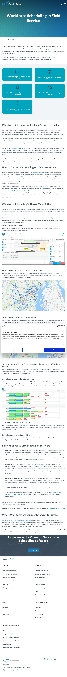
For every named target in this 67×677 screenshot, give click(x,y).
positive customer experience (18, 148)
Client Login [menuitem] (38, 607)
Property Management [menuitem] (42, 588)
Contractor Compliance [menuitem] (9, 581)
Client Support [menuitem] (39, 611)
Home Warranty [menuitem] (40, 577)
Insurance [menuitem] (38, 581)
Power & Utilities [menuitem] (40, 584)
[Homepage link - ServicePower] (10, 662)
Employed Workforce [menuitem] (9, 570)
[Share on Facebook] (8, 39)
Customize (32, 350)
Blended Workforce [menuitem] (8, 577)
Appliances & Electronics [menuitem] (42, 574)
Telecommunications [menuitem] (41, 595)
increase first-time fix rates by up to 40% (30, 468)
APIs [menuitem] (3, 630)
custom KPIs (26, 425)
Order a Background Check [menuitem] (10, 640)
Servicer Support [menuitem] (40, 614)
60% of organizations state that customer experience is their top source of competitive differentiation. (33, 490)
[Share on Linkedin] (13, 39)
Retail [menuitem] (36, 591)
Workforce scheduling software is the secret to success (17, 520)
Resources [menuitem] (5, 614)
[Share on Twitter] (10, 39)
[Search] (61, 4)
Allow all (54, 350)
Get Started (33, 550)
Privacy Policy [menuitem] (6, 644)
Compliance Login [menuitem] (7, 634)
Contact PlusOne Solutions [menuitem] (10, 637)
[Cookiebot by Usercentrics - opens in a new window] (58, 326)
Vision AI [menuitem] (5, 584)
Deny (12, 350)
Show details (58, 345)
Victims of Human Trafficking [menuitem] (11, 647)
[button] (65, 3)
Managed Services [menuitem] (8, 588)
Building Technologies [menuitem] (41, 570)
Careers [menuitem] (4, 611)
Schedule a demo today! (56, 508)
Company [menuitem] (5, 607)
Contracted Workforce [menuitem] (9, 574)
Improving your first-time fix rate (35, 464)
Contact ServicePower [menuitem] (41, 618)
